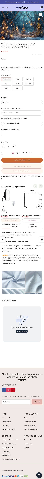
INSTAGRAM (17, 248)
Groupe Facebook (18, 176)
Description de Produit (8, 429)
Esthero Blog (5, 451)
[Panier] (41, 8)
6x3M (17, 88)
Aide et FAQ (5, 425)
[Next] (41, 186)
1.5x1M (17, 79)
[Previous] (35, 186)
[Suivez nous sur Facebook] (4, 390)
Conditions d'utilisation (8, 444)
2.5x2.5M (28, 84)
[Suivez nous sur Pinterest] (13, 390)
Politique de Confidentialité (10, 440)
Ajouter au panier (11, 220)
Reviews (26, 447)
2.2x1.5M (6, 79)
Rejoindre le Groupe (8, 447)
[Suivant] (41, 37)
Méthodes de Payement (31, 429)
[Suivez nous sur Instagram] (8, 390)
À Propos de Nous (7, 418)
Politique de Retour (30, 425)
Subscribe (37, 402)
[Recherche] (7, 7)
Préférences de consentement (10, 459)
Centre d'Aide (28, 440)
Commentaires (6, 455)
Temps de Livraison (29, 418)
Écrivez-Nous (28, 444)
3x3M (6, 88)
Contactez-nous (6, 421)
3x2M (17, 84)
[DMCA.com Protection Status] (26, 476)
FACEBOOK (6, 251)
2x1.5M (28, 79)
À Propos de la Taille (30, 421)
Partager (4, 59)
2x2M (6, 84)
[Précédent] (3, 37)
